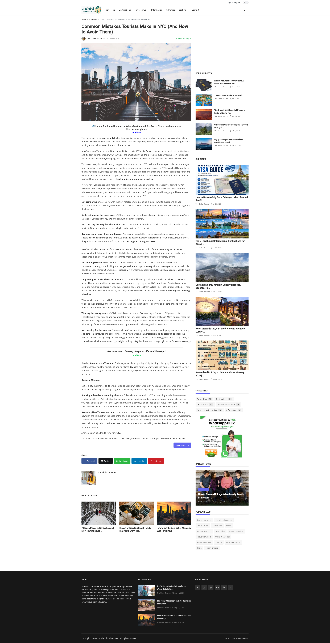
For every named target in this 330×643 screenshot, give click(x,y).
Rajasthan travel (204, 542)
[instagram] (210, 587)
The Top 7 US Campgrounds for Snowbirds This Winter (174, 602)
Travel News (204, 404)
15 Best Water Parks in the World (228, 95)
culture (219, 542)
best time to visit (233, 542)
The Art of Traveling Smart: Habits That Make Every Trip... (135, 529)
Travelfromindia (204, 537)
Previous (200, 488)
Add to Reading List (184, 38)
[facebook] (197, 587)
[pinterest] (224, 587)
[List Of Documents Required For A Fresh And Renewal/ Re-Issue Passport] (204, 85)
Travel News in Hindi (228, 404)
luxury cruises (212, 548)
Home (83, 19)
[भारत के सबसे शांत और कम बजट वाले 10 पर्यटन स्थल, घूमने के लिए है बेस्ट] (204, 129)
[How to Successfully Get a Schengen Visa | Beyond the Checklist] (222, 180)
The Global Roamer (107, 472)
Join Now (136, 355)
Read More (181, 445)
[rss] (230, 587)
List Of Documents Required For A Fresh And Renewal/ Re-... (229, 82)
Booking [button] (183, 10)
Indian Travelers (204, 531)
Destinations (125, 10)
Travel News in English (209, 410)
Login (229, 2)
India (199, 548)
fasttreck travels (204, 520)
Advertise (170, 10)
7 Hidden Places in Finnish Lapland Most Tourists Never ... (97, 529)
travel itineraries (222, 537)
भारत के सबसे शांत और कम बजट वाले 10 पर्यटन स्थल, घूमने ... (231, 126)
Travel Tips (110, 10)
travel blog (220, 531)
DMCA (226, 638)
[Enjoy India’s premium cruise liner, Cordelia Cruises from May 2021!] (204, 144)
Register (237, 2)
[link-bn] (222, 438)
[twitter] (204, 587)
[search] (245, 10)
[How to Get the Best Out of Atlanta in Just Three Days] (146, 620)
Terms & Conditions (240, 638)
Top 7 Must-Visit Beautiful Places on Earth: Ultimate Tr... (230, 111)
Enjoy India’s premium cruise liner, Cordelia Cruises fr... (228, 141)
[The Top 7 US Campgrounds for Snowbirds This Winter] (146, 605)
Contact (195, 10)
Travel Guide (202, 525)
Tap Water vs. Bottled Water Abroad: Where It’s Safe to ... (172, 587)
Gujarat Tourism (236, 531)
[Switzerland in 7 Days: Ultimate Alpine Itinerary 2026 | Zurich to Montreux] (222, 355)
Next (244, 488)
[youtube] (217, 587)
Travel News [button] (140, 10)
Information (156, 10)
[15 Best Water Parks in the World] (204, 100)
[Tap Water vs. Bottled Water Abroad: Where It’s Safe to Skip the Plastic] (146, 590)
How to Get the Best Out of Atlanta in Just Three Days (174, 529)
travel (228, 525)
